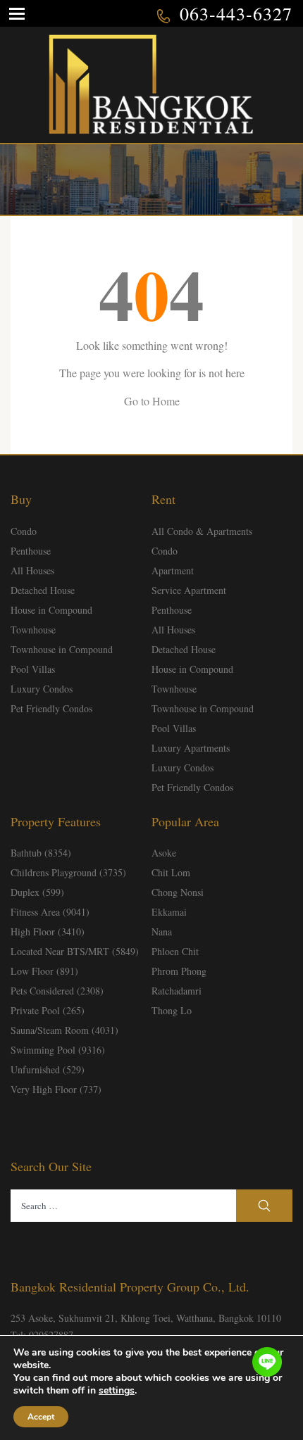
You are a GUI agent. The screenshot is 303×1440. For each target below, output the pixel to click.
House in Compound (51, 610)
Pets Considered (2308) (57, 990)
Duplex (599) (37, 892)
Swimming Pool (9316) (58, 1049)
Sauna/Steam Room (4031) (64, 1030)
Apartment (173, 570)
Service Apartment (189, 590)
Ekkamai (169, 911)
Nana (162, 931)
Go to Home (152, 400)
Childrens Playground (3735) (68, 872)
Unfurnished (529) (48, 1069)
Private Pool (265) (48, 1010)
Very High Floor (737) (56, 1089)
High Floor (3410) (48, 931)
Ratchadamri (177, 990)
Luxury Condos (42, 688)
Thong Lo (172, 1010)
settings (117, 1390)
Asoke (164, 852)
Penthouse (31, 550)
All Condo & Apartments (202, 531)
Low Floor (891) (44, 971)
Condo (24, 531)
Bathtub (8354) (41, 852)
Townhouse (33, 629)
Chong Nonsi (178, 892)
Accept (40, 1416)
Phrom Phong (179, 971)
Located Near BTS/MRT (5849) (75, 951)
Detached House (43, 590)
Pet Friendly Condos (51, 708)
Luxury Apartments (191, 747)
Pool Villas (33, 669)
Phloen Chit (175, 951)
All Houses (32, 570)
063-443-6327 (236, 13)
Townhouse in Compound (62, 649)
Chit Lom (171, 872)
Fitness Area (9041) (50, 911)
